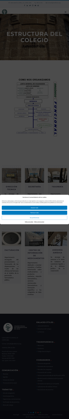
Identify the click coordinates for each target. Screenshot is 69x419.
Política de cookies (29, 221)
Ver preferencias (34, 218)
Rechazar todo (34, 213)
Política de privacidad (39, 221)
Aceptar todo (34, 208)
